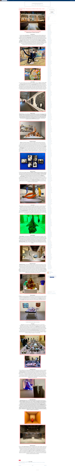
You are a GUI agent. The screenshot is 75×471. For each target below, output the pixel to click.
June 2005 (49, 261)
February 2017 (49, 126)
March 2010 (49, 207)
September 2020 (49, 84)
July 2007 (49, 238)
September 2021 (49, 75)
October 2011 (49, 191)
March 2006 (49, 253)
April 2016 (49, 136)
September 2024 (49, 42)
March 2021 (49, 81)
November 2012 (49, 178)
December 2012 (49, 177)
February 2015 (49, 150)
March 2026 (49, 30)
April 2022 (49, 68)
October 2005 (49, 258)
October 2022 (49, 62)
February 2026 (49, 31)
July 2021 (49, 77)
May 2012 (49, 184)
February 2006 (49, 254)
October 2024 (49, 41)
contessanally (37, 3)
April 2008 (49, 230)
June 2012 (49, 183)
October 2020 (49, 83)
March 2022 (49, 69)
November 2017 (49, 117)
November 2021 (49, 73)
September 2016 (49, 131)
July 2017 (49, 121)
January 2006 (49, 255)
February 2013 (49, 175)
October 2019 (49, 93)
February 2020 (49, 91)
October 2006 (49, 246)
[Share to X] (30, 461)
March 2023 (49, 60)
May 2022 (49, 67)
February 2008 (49, 232)
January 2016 (49, 139)
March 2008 (49, 231)
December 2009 (49, 210)
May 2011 (49, 196)
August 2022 (49, 64)
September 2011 (49, 192)
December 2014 (49, 152)
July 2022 (49, 65)
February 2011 (49, 199)
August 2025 (49, 34)
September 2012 (49, 180)
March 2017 (49, 125)
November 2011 (49, 190)
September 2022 (49, 63)
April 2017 (49, 124)
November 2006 (49, 245)
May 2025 (49, 36)
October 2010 (49, 202)
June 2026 (49, 27)
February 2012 (49, 187)
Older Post (45, 465)
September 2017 (49, 119)
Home (32, 465)
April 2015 (49, 148)
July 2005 (49, 260)
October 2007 (49, 235)
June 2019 (49, 97)
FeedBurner (53, 13)
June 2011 (49, 195)
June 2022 (49, 66)
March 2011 (49, 198)
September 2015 (49, 143)
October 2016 (49, 130)
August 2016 (49, 132)
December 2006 (49, 244)
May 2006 (49, 251)
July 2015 (49, 145)
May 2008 (49, 229)
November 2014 (49, 153)
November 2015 (49, 141)
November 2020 (49, 82)
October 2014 (49, 154)
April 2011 (49, 197)
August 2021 (49, 76)
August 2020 (49, 85)
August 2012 (49, 181)
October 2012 (49, 179)
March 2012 (49, 186)
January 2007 (49, 243)
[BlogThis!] (29, 461)
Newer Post (20, 465)
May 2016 (49, 135)
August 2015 (49, 144)
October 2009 (49, 211)
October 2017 (49, 118)
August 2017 (49, 120)
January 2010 (49, 209)
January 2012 (49, 188)
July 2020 (49, 86)
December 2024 (49, 39)
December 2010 (49, 200)
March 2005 (49, 264)
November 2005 (49, 257)
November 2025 (49, 32)
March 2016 (49, 137)
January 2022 (49, 71)
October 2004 (49, 266)
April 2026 (49, 29)
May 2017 (49, 123)
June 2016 (49, 134)
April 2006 (49, 252)
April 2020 (49, 89)
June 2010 (49, 205)
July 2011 (49, 194)
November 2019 (49, 92)
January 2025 (49, 38)
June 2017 (49, 122)
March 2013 (49, 174)
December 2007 (49, 233)
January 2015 (49, 151)
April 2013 (49, 173)
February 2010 (49, 208)
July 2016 (49, 133)
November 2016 (49, 129)
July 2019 (49, 96)
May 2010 (49, 206)
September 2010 (49, 203)
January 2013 (49, 176)
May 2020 (49, 88)
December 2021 (49, 72)
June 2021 (49, 78)
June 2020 (49, 87)
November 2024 (49, 40)
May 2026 (49, 28)
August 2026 (49, 25)
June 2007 (49, 239)
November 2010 (49, 201)
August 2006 (49, 248)
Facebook (49, 17)
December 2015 (49, 140)
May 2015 (49, 147)
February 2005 (49, 265)
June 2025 (49, 35)
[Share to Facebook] (31, 461)
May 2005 (49, 262)
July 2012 (49, 182)
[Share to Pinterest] (31, 461)
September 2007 (49, 236)
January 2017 (49, 127)
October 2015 (49, 142)
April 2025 (49, 37)
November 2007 (49, 234)
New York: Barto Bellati (50, 272)
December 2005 (49, 256)
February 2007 (49, 242)
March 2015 (49, 149)
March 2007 (49, 241)
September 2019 (49, 94)
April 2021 (49, 80)
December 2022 (49, 61)
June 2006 (49, 250)
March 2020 (49, 90)
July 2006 (49, 249)
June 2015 (49, 146)
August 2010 (49, 204)
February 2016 (49, 138)
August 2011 (49, 193)
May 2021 (49, 79)
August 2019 (49, 95)
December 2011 (49, 189)
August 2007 (49, 237)
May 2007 (49, 240)
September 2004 (49, 267)
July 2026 (49, 26)
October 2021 (49, 74)
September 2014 (49, 155)
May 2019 (49, 98)
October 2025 (49, 33)
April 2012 (49, 185)
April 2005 (49, 263)
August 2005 (49, 259)
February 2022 (49, 70)
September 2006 (49, 247)
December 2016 (49, 128)
